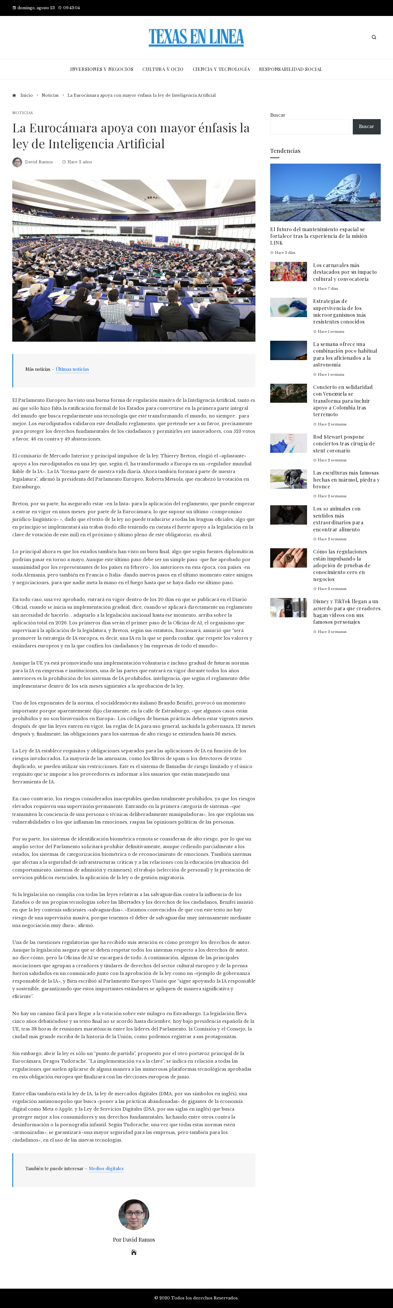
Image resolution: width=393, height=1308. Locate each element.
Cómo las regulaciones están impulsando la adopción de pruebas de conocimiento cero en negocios (341, 565)
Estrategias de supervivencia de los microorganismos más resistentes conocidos (339, 311)
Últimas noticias (72, 369)
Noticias (22, 113)
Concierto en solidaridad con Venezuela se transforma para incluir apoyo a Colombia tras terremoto (343, 401)
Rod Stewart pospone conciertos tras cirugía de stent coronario (344, 443)
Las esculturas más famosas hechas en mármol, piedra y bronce (346, 479)
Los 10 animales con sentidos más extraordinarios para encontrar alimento (338, 518)
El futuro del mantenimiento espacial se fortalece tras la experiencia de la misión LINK (318, 236)
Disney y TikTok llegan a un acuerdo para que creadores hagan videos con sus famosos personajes (346, 611)
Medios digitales (106, 1168)
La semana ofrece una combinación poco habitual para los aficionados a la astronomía (345, 354)
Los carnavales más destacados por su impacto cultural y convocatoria (345, 272)
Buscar (278, 115)
